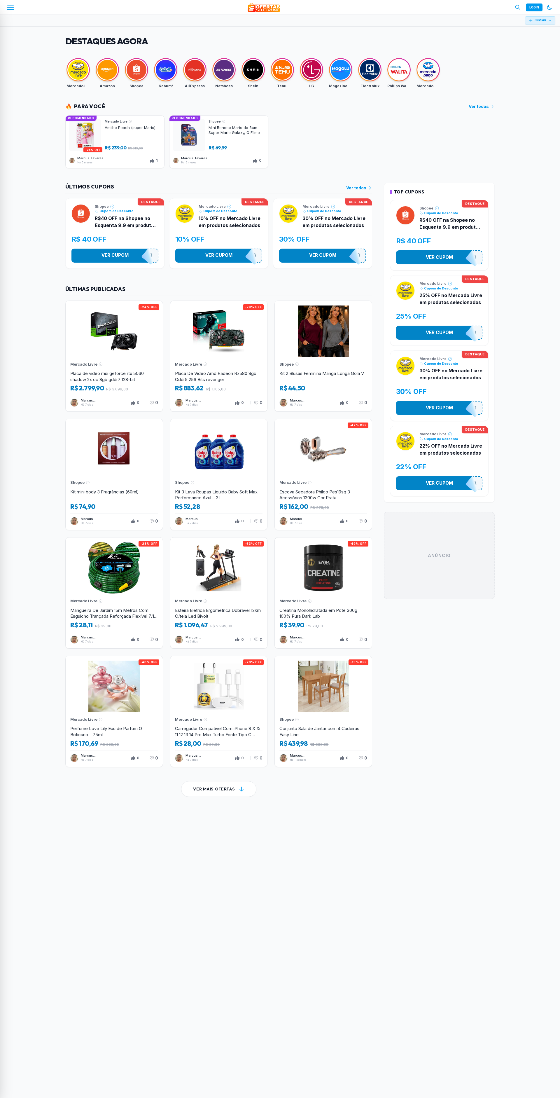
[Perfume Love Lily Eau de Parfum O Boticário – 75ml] (114, 711)
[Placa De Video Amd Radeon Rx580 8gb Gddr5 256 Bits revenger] (218, 356)
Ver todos (356, 187)
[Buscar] (517, 7)
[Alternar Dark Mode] (549, 7)
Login (534, 7)
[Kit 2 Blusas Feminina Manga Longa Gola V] (323, 356)
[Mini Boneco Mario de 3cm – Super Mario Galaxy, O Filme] (218, 142)
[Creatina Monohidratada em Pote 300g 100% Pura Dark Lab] (323, 592)
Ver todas (479, 106)
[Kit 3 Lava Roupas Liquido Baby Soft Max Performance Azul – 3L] (218, 474)
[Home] (264, 7)
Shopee (102, 206)
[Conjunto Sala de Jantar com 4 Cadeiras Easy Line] (323, 711)
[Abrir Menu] (10, 7)
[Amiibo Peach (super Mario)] (115, 142)
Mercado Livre (212, 206)
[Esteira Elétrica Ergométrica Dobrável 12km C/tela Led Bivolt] (218, 592)
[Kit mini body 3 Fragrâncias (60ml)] (114, 474)
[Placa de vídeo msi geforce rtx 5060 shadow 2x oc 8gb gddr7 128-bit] (114, 356)
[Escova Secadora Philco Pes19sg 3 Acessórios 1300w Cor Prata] (323, 474)
